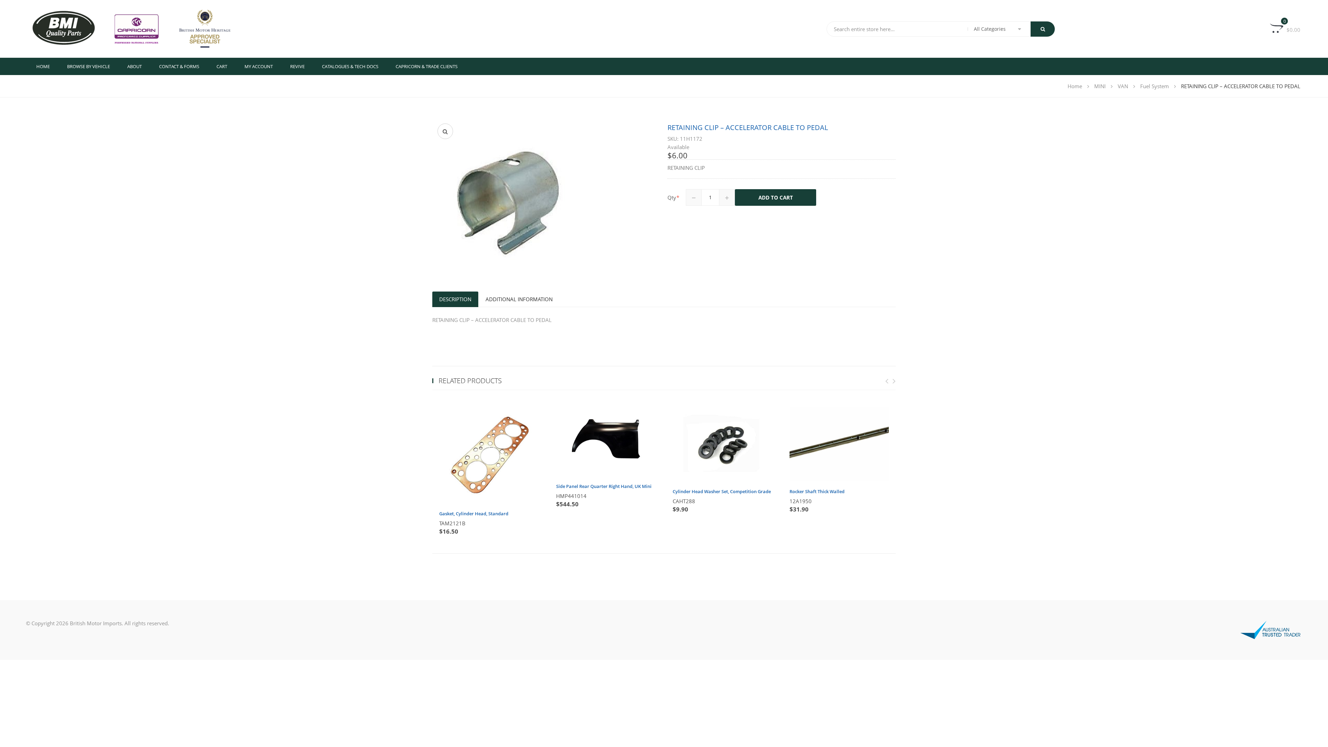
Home (43, 66)
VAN (1123, 86)
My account (259, 66)
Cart (221, 66)
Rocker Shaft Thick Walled (817, 491)
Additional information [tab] (519, 299)
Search (1043, 29)
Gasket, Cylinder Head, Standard (473, 513)
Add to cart (775, 197)
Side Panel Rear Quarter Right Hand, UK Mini (604, 486)
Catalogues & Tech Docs (350, 66)
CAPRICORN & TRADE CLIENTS (427, 66)
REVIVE (297, 66)
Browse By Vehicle (88, 66)
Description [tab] (455, 299)
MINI (1100, 86)
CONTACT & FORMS (179, 66)
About (134, 66)
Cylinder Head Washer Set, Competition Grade (722, 491)
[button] (445, 131)
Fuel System (1154, 86)
